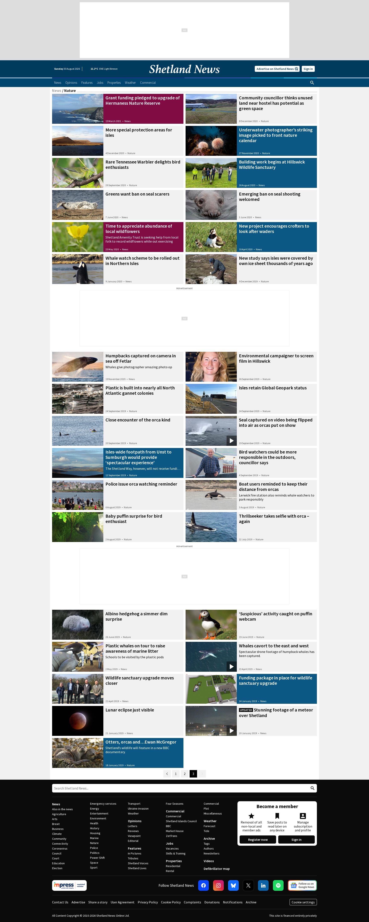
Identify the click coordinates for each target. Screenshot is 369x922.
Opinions (134, 821)
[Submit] (312, 788)
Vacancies (172, 848)
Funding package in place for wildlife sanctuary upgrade (275, 680)
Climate (57, 834)
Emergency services (103, 804)
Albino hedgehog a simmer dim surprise (136, 616)
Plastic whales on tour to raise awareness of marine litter (135, 648)
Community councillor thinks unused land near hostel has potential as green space (276, 103)
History (94, 828)
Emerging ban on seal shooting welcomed (269, 196)
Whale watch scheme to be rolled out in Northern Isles (142, 260)
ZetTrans (171, 836)
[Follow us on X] (248, 885)
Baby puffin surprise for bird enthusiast (133, 518)
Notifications (233, 902)
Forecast (209, 826)
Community (59, 839)
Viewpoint (134, 836)
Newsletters (212, 853)
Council (56, 853)
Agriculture (59, 814)
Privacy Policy (148, 902)
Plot (206, 808)
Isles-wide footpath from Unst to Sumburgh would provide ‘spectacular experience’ (138, 457)
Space (94, 863)
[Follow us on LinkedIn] (263, 885)
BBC (168, 826)
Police (94, 848)
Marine (94, 838)
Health (94, 823)
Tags (207, 843)
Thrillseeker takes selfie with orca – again (274, 518)
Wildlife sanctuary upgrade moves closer (139, 680)
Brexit (56, 824)
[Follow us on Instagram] (218, 885)
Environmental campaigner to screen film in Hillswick (276, 358)
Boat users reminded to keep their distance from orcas (273, 486)
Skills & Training (176, 853)
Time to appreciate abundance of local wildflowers (138, 228)
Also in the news (62, 809)
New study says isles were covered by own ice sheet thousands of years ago (276, 260)
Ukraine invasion (138, 808)
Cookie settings (303, 902)
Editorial (133, 841)
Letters (132, 826)
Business (58, 829)
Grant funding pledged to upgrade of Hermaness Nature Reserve (142, 100)
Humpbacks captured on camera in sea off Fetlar (140, 358)
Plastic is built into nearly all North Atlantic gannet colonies (140, 390)
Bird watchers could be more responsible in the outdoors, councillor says (268, 457)
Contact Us (60, 902)
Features (134, 848)
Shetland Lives (137, 868)
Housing (95, 833)
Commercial (175, 811)
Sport (93, 867)
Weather (133, 813)
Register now (258, 839)
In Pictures (134, 853)
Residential (173, 866)
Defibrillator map (217, 868)
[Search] (312, 82)
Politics (95, 853)
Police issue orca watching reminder (141, 484)
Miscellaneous (213, 813)
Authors (209, 848)
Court (55, 858)
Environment (98, 818)
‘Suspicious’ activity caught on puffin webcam (275, 616)
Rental (170, 871)
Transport (134, 804)
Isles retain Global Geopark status (273, 388)
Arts (54, 819)
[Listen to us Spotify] (278, 885)
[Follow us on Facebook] (203, 885)
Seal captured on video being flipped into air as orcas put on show (276, 422)
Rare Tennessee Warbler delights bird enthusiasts (142, 164)
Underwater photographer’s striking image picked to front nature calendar (276, 135)
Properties (174, 861)
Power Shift (97, 858)
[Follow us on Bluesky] (233, 885)
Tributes (133, 858)
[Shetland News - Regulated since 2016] (69, 885)
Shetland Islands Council (181, 821)
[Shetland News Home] (184, 76)
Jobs (169, 843)
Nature (265, 121)
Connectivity (60, 843)
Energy (94, 808)
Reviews (133, 831)
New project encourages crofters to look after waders (274, 228)
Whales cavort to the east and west (274, 646)
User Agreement (123, 902)
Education (58, 863)
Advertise (78, 902)
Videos (209, 861)
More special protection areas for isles (138, 132)
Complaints (192, 902)
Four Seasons (174, 804)
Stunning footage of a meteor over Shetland (276, 712)
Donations (212, 902)
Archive (209, 838)
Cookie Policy (171, 902)
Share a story (97, 902)
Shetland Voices (138, 863)
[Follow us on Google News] (302, 885)
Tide (206, 831)
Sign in (308, 69)
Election (57, 868)
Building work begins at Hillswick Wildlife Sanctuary (272, 164)
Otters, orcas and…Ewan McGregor (140, 742)
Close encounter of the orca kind (137, 420)
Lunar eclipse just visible (129, 710)
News (56, 90)
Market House (175, 831)
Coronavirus (59, 848)
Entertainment (99, 813)
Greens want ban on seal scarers (137, 194)
